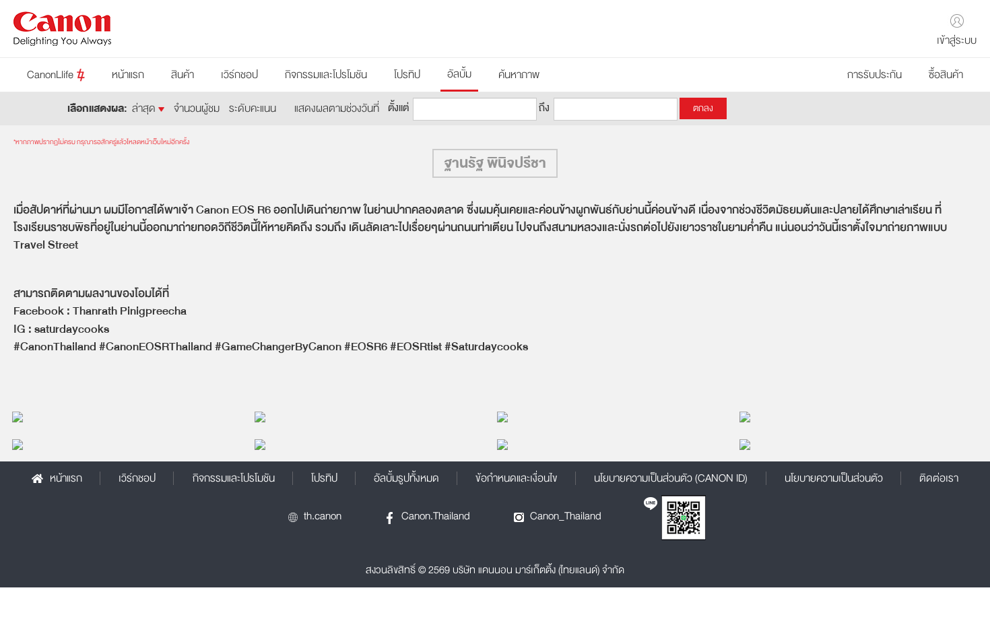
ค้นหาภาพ (518, 75)
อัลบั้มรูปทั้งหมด (406, 478)
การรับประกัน (874, 75)
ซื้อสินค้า (946, 75)
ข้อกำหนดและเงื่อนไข (516, 478)
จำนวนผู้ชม (197, 108)
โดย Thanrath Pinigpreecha (72, 416)
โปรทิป (407, 75)
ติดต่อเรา (938, 478)
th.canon (322, 516)
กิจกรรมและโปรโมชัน (326, 75)
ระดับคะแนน (252, 108)
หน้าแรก (128, 75)
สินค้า (182, 75)
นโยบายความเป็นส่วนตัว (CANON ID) (671, 478)
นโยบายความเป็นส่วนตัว (834, 478)
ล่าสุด (145, 108)
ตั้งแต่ (398, 107)
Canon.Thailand (435, 516)
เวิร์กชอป (239, 75)
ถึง (544, 107)
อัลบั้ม (459, 74)
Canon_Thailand (565, 516)
